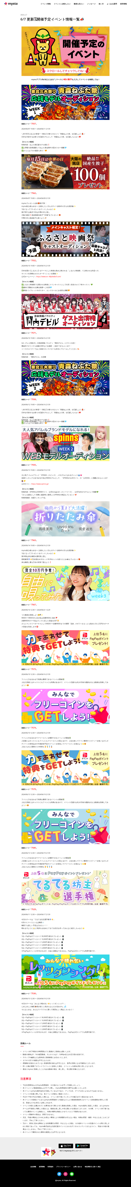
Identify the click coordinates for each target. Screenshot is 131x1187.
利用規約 (50, 1167)
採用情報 (42, 1167)
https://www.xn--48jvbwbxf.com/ (48, 276)
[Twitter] (59, 1174)
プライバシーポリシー (63, 1167)
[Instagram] (65, 1174)
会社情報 (33, 1167)
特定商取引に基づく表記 (93, 1167)
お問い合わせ (77, 1167)
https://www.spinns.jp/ (40, 484)
